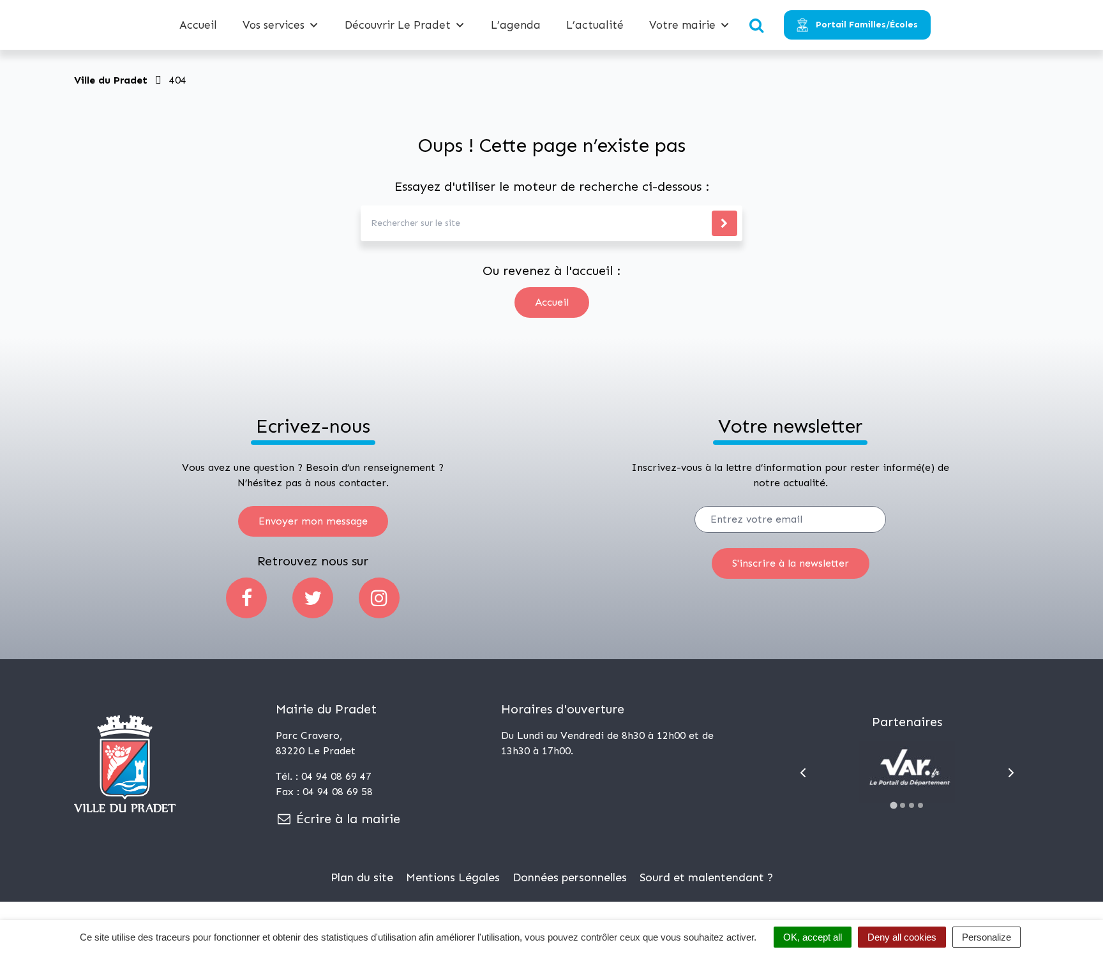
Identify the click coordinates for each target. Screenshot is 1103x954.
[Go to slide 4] (920, 805)
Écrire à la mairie (346, 818)
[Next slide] (1011, 772)
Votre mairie (682, 25)
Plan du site (362, 877)
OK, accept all (812, 937)
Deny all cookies (901, 937)
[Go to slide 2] (902, 805)
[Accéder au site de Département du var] (907, 772)
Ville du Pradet (110, 80)
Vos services (273, 25)
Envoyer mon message (313, 521)
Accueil (198, 25)
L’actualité (595, 25)
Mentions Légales (453, 877)
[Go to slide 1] (893, 805)
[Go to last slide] (803, 772)
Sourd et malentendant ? (706, 877)
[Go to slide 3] (911, 805)
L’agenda (516, 25)
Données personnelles (570, 877)
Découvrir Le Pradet (398, 25)
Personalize (986, 937)
